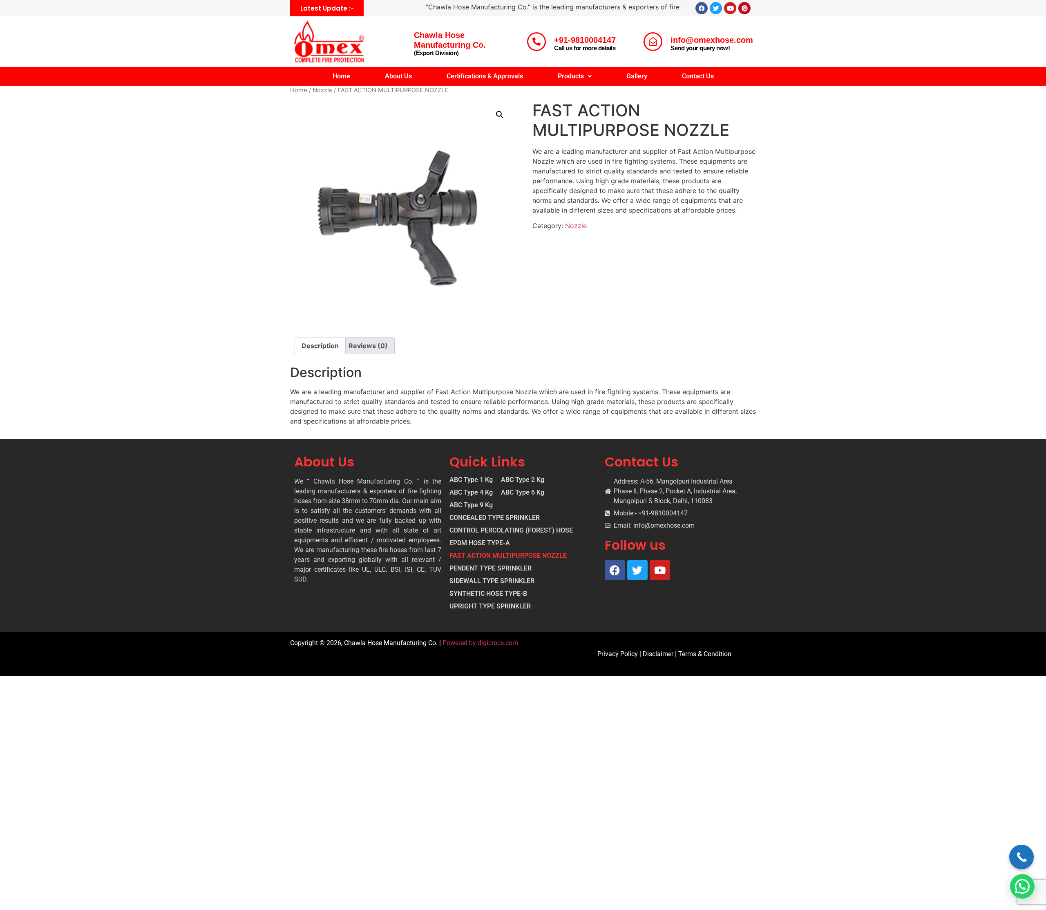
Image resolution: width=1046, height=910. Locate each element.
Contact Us (698, 76)
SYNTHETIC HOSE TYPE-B (488, 593)
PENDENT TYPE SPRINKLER (490, 568)
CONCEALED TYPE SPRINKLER (494, 518)
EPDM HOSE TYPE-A (479, 543)
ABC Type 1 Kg (471, 480)
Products (571, 76)
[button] (574, 76)
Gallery (636, 76)
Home (341, 76)
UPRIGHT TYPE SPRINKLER (490, 606)
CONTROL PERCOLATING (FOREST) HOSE (511, 530)
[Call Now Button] (1021, 857)
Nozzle (322, 90)
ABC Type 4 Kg (471, 492)
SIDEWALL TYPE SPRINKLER (491, 581)
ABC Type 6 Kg (522, 492)
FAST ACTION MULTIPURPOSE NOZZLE (508, 556)
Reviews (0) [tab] (368, 346)
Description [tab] (320, 346)
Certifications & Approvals (485, 76)
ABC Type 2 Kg (522, 480)
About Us (398, 76)
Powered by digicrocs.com (480, 643)
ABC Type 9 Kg (471, 505)
